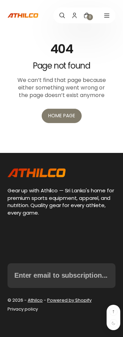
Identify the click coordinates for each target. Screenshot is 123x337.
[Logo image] (23, 16)
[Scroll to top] (113, 311)
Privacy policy (23, 309)
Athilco (35, 300)
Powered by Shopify (69, 300)
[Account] (74, 15)
